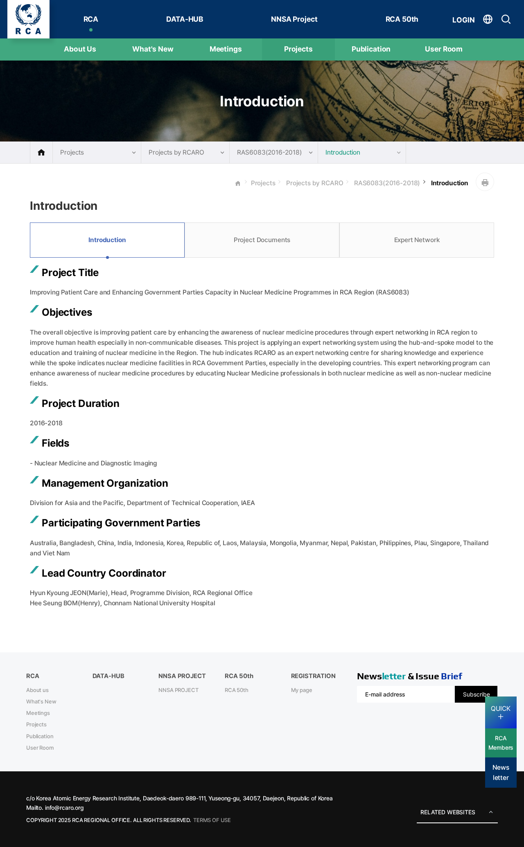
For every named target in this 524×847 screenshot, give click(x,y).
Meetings (226, 49)
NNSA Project (294, 19)
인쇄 (485, 182)
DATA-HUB (184, 19)
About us (37, 690)
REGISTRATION (313, 676)
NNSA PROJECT (178, 690)
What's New (153, 49)
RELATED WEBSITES (447, 812)
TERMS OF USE (212, 820)
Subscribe (476, 694)
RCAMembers (500, 743)
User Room (444, 49)
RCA (91, 19)
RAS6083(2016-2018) (386, 183)
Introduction (448, 183)
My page (301, 690)
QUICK (500, 708)
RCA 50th (402, 19)
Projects (298, 49)
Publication (371, 49)
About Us (80, 49)
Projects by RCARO (314, 183)
